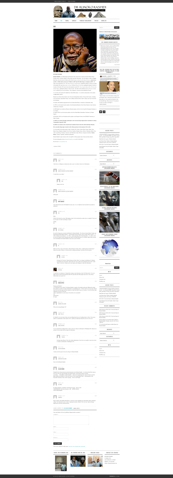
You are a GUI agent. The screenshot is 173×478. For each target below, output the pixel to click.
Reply (96, 159)
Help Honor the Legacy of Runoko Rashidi (107, 139)
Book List (104, 21)
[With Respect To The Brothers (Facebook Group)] (109, 198)
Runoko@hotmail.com (69, 139)
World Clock (107, 263)
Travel (67, 21)
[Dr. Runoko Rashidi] (80, 11)
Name (55, 426)
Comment (56, 414)
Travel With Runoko (71, 1)
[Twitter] (100, 111)
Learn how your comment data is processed (76, 446)
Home (56, 21)
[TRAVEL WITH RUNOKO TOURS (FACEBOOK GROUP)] (109, 247)
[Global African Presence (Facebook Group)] (109, 222)
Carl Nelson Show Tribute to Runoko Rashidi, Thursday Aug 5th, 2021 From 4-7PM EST (108, 141)
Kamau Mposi (61, 283)
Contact (74, 21)
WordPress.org (102, 281)
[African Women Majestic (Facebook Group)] (109, 178)
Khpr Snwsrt (61, 201)
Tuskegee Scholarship (85, 21)
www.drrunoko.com (63, 141)
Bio (61, 21)
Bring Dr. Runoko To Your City (60, 1)
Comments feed (102, 279)
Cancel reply (76, 408)
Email (55, 432)
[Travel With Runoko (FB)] (60, 463)
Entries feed (101, 277)
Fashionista (112, 476)
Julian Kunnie (61, 369)
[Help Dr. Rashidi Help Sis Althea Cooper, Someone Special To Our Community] (109, 85)
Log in (100, 275)
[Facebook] (104, 111)
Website (55, 437)
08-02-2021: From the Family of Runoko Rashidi (108, 144)
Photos (96, 21)
